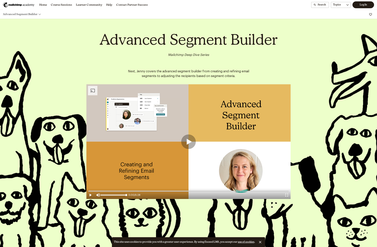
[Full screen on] (286, 195)
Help (109, 5)
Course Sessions (61, 5)
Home (43, 5)
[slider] (126, 195)
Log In (363, 5)
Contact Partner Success (132, 5)
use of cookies (246, 242)
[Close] (260, 242)
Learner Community (89, 5)
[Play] (188, 141)
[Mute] (98, 195)
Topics (337, 5)
